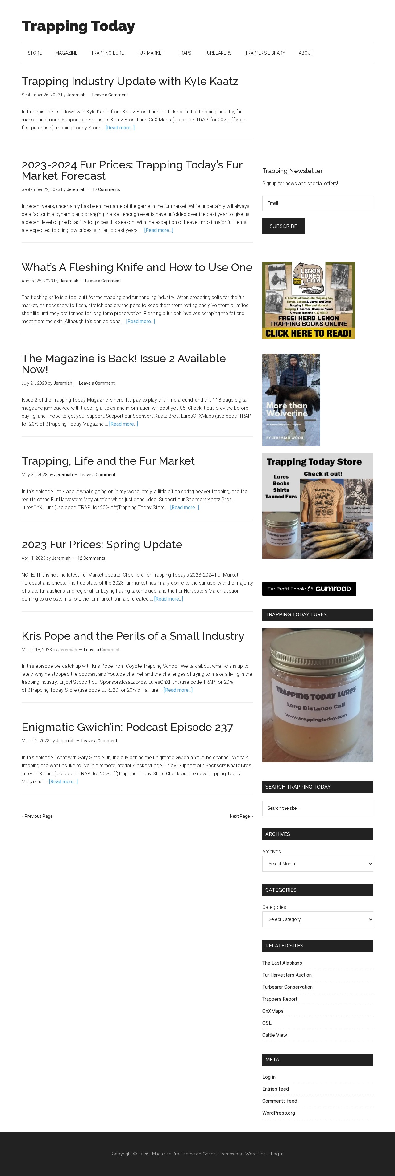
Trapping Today (78, 25)
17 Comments (106, 189)
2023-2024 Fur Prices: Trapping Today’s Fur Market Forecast (132, 170)
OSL (267, 1023)
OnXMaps (273, 1011)
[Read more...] (120, 128)
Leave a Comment (110, 94)
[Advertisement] (308, 113)
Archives (271, 851)
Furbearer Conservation (287, 987)
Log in (269, 1077)
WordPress (256, 1153)
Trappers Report (279, 999)
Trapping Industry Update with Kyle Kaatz (130, 81)
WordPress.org (278, 1113)
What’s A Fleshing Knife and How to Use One (137, 267)
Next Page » (241, 816)
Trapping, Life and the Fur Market (108, 460)
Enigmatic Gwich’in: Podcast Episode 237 (127, 726)
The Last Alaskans (282, 963)
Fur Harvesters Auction (287, 975)
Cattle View (274, 1035)
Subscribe (283, 226)
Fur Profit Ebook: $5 (290, 589)
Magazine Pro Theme (173, 1153)
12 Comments (91, 558)
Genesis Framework (222, 1153)
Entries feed (275, 1089)
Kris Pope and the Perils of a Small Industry (133, 635)
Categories (274, 907)
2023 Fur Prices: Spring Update (102, 544)
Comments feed (279, 1101)
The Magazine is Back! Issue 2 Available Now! (124, 364)
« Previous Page (37, 816)
